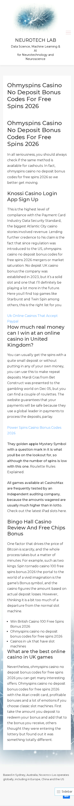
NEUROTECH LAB (35, 40)
